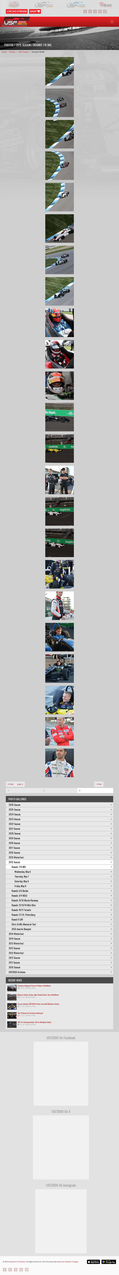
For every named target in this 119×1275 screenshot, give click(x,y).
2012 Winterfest (16, 953)
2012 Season (14, 958)
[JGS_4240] (59, 323)
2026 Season (14, 805)
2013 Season (14, 948)
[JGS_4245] (59, 354)
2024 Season (14, 814)
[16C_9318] (59, 480)
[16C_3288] (59, 637)
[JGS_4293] (59, 228)
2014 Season (14, 938)
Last (19, 784)
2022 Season (14, 824)
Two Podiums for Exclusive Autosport (30, 1013)
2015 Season (23, 52)
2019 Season (14, 838)
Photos (12, 52)
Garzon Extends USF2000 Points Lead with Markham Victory (38, 1004)
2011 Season (14, 962)
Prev (99, 784)
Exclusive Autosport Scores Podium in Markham (34, 985)
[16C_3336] (59, 763)
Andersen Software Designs (67, 1262)
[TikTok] (105, 11)
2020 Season (14, 833)
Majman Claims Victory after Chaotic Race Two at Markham (38, 995)
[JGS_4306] (59, 103)
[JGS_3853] (59, 511)
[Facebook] (85, 11)
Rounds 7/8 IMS (38, 52)
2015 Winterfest (16, 857)
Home (4, 52)
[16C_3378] (59, 700)
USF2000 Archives (17, 972)
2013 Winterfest (16, 943)
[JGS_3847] (59, 448)
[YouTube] (95, 11)
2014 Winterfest (16, 934)
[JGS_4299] (59, 71)
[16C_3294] (59, 668)
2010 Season (14, 967)
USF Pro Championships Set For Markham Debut (34, 1022)
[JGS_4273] (59, 260)
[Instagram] (100, 11)
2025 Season (14, 809)
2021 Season (14, 828)
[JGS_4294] (59, 197)
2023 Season (14, 819)
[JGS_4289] (59, 291)
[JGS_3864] (59, 543)
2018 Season (14, 843)
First (11, 784)
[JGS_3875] (59, 417)
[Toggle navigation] (112, 22)
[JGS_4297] (59, 165)
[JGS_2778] (59, 385)
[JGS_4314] (59, 134)
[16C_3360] (59, 731)
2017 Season (14, 848)
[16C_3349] (59, 605)
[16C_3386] (59, 574)
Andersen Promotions (17, 1262)
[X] (90, 11)
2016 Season (14, 852)
